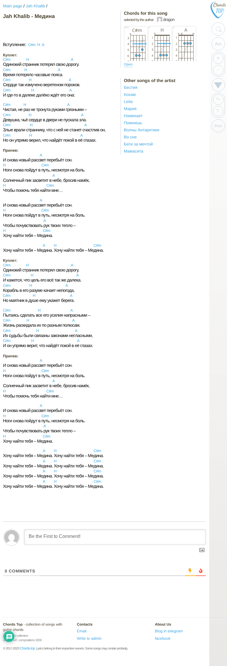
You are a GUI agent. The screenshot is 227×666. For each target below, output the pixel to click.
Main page (12, 6)
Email (82, 631)
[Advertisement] (50, 30)
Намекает (133, 115)
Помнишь (133, 122)
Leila (128, 101)
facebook (163, 638)
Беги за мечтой (138, 144)
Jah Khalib (35, 6)
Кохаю (130, 94)
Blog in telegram (169, 631)
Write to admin (89, 638)
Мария (130, 108)
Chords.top (27, 648)
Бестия (130, 87)
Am (218, 43)
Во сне (130, 137)
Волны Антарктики (141, 129)
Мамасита (133, 151)
